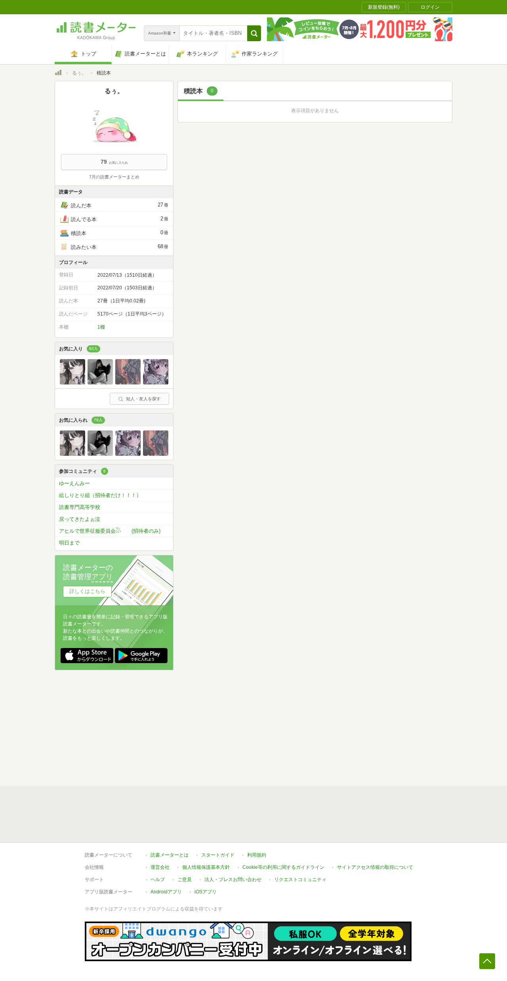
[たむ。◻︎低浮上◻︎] (100, 382)
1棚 (101, 327)
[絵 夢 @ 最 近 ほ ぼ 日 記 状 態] (128, 382)
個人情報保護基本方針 (206, 867)
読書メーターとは (170, 855)
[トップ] (58, 73)
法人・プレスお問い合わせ (232, 879)
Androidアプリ (166, 891)
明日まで (69, 543)
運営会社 (160, 867)
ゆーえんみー (74, 483)
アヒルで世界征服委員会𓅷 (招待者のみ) (109, 531)
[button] (254, 33)
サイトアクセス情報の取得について (375, 867)
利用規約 (256, 855)
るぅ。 (79, 73)
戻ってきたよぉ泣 (79, 519)
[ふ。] (155, 382)
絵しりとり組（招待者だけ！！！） (100, 495)
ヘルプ (158, 879)
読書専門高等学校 (79, 507)
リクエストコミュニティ (300, 879)
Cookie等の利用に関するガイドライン (283, 867)
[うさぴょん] (72, 382)
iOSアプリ (205, 891)
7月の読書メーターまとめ (114, 176)
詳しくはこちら (87, 591)
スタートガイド (217, 855)
